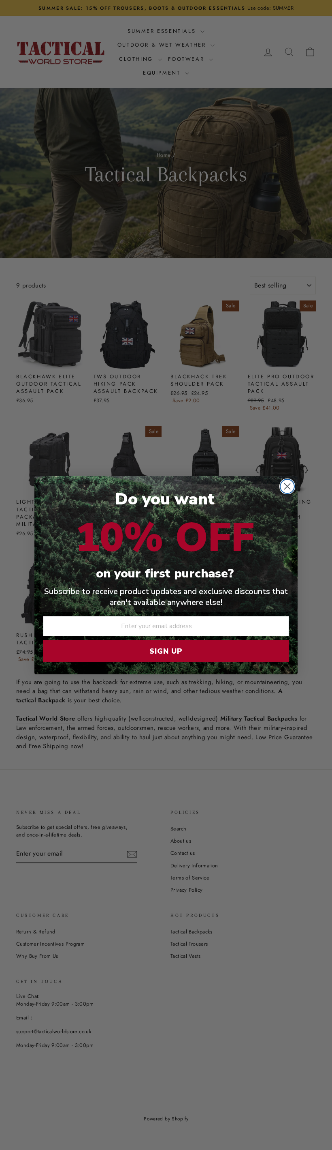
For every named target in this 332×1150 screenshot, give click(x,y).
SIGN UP (166, 651)
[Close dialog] (287, 486)
